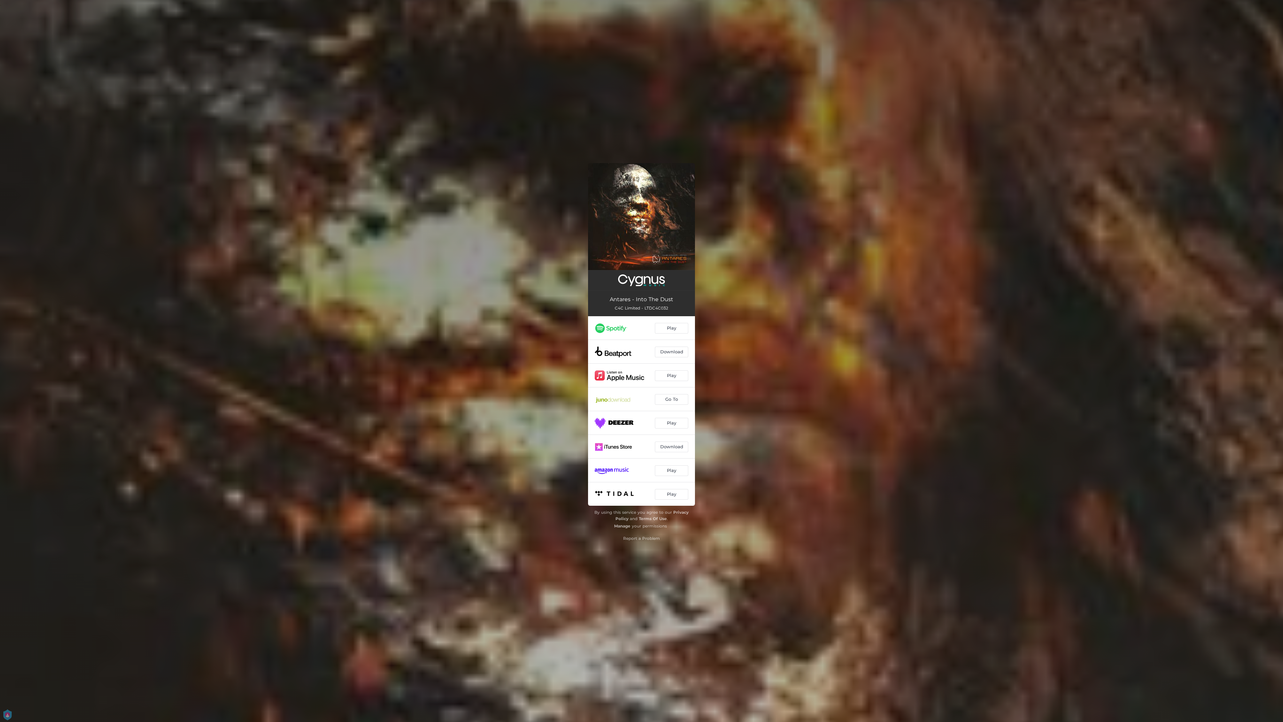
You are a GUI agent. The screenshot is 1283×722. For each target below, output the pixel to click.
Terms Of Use (653, 518)
